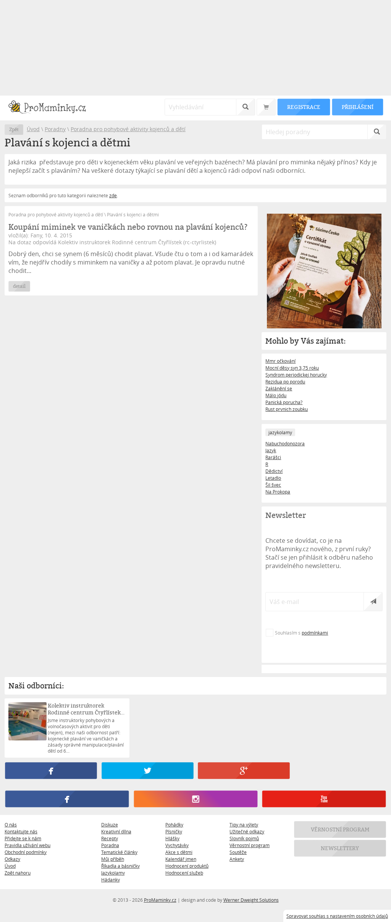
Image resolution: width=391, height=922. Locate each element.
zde (113, 195)
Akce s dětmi (178, 852)
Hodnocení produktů (186, 866)
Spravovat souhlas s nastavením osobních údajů (337, 916)
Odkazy (12, 859)
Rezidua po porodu (285, 381)
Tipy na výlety (243, 824)
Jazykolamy (113, 873)
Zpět (14, 129)
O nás (11, 824)
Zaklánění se (278, 388)
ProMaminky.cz (160, 900)
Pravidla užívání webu (27, 845)
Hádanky (110, 880)
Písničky (173, 831)
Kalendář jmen (180, 859)
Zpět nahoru (18, 873)
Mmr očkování (280, 361)
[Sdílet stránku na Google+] (243, 770)
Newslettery (340, 848)
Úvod (33, 129)
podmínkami (315, 633)
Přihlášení (357, 106)
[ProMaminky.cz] (51, 108)
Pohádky (174, 824)
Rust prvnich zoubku (286, 409)
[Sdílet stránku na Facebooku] (51, 770)
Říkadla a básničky (120, 866)
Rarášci (273, 457)
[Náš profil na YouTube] (324, 799)
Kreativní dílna (116, 831)
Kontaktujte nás (21, 831)
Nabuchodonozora (285, 443)
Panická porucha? (283, 402)
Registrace (303, 106)
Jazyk (270, 450)
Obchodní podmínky (26, 852)
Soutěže (238, 852)
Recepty (109, 838)
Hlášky (172, 838)
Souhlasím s (301, 633)
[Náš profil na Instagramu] (195, 799)
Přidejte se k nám (23, 838)
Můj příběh (112, 859)
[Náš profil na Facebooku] (67, 799)
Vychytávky (177, 845)
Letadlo (273, 478)
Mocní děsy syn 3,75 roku (292, 368)
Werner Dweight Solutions (251, 900)
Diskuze (109, 824)
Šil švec (273, 485)
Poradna (110, 845)
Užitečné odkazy (246, 831)
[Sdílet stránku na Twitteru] (147, 770)
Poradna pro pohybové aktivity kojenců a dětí (128, 129)
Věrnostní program (249, 845)
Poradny (55, 129)
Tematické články (119, 852)
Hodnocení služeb (184, 873)
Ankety (236, 859)
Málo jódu (275, 395)
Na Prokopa (277, 492)
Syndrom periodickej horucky (296, 375)
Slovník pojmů (244, 838)
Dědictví (274, 471)
